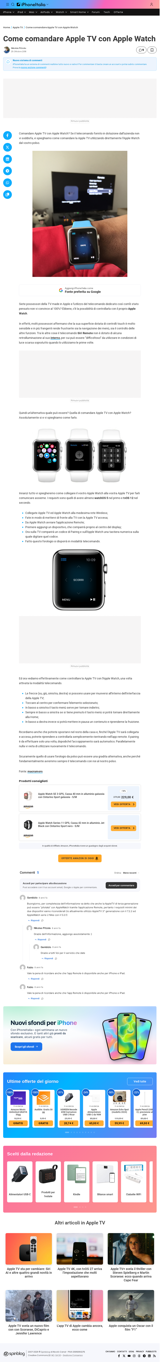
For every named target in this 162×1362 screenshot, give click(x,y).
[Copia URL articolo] (7, 194)
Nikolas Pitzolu (18, 48)
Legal (131, 1351)
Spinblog (45, 1351)
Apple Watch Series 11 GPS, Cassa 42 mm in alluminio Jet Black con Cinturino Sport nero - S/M (71, 824)
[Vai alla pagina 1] (67, 1132)
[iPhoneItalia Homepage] (31, 4)
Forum (96, 12)
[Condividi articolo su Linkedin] (7, 159)
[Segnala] (42, 920)
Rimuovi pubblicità (80, 121)
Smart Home (78, 12)
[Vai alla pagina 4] (77, 1132)
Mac (31, 12)
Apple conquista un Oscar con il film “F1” (131, 1327)
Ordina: (118, 873)
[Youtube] (129, 1355)
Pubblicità (151, 1351)
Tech (107, 12)
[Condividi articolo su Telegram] (7, 171)
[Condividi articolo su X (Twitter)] (7, 147)
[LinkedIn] (149, 1355)
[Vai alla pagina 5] (80, 1132)
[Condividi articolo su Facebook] (7, 135)
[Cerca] (13, 4)
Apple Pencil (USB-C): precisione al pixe (144, 1112)
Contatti (122, 1351)
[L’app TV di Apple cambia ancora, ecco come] (80, 1305)
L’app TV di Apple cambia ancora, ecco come (80, 1327)
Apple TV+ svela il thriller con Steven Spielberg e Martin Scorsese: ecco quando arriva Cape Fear (131, 1274)
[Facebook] (119, 1355)
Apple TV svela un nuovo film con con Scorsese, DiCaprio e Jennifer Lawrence (28, 1329)
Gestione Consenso (73, 1355)
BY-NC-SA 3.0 (54, 1355)
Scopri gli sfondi (24, 1046)
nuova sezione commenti (33, 67)
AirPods (45, 12)
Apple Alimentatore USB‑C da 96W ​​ (94, 1112)
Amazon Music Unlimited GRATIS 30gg (18, 1112)
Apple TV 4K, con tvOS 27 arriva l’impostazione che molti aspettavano (80, 1272)
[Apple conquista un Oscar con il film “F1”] (131, 1305)
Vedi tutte (140, 1081)
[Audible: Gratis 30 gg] (43, 1098)
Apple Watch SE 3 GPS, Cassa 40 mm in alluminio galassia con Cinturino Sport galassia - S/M (71, 795)
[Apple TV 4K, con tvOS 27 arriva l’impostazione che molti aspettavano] (80, 1249)
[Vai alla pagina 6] (82, 1132)
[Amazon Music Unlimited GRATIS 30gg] (18, 1098)
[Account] (151, 4)
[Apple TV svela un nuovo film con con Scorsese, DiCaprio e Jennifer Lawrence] (29, 1305)
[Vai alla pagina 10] (94, 1132)
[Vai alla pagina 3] (74, 1132)
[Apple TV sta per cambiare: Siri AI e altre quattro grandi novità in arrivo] (29, 1249)
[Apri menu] (47, 4)
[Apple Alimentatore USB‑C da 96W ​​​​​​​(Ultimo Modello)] (94, 1098)
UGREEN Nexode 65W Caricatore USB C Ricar (68, 1112)
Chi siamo (110, 1351)
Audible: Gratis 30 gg (43, 1110)
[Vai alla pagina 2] (71, 1132)
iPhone (7, 12)
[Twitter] (124, 1355)
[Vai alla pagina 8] (88, 1132)
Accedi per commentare (121, 885)
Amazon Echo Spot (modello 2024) (119, 1110)
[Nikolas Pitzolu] (6, 50)
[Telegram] (144, 1355)
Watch (60, 12)
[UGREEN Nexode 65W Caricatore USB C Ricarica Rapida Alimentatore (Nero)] (68, 1098)
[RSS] (154, 1355)
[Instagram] (134, 1355)
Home (6, 27)
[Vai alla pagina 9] (91, 1132)
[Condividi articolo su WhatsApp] (7, 182)
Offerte (118, 12)
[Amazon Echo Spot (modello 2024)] (119, 1098)
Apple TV (18, 27)
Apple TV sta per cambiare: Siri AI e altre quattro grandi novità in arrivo (29, 1272)
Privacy (140, 1351)
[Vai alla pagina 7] (85, 1132)
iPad (20, 12)
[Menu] (7, 4)
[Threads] (139, 1355)
